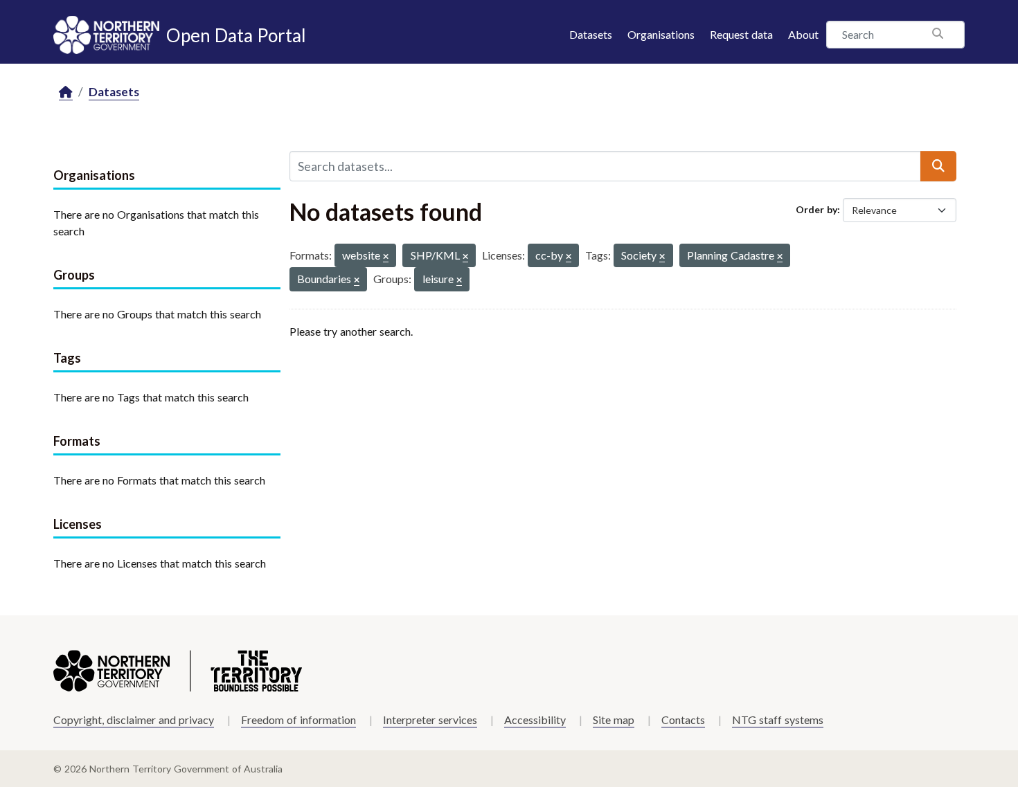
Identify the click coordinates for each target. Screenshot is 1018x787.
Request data (741, 34)
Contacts (683, 719)
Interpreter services (430, 719)
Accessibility (535, 719)
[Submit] (938, 166)
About (803, 34)
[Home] (66, 92)
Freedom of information (298, 719)
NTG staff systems (777, 719)
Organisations (661, 34)
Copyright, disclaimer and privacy (133, 719)
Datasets (590, 34)
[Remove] (386, 257)
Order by (816, 209)
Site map (613, 719)
